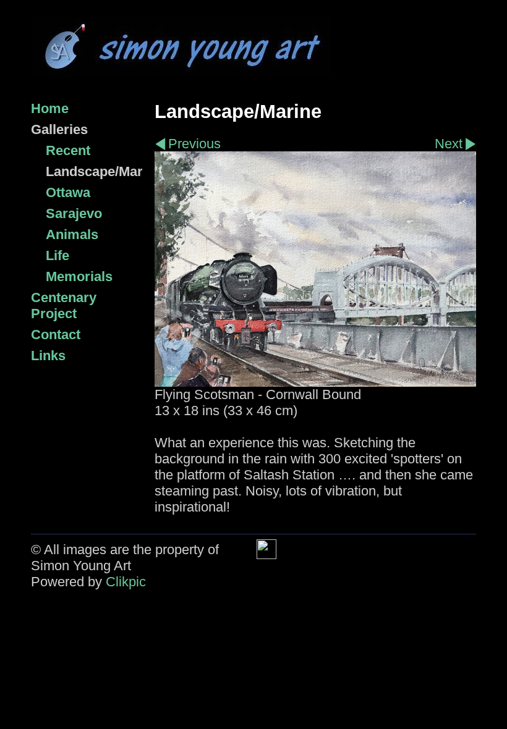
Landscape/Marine (94, 171)
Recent (68, 150)
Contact (55, 334)
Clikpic (126, 581)
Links (48, 355)
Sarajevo (74, 213)
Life (57, 255)
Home (50, 108)
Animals (72, 234)
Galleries (59, 129)
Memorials (79, 276)
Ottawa (68, 192)
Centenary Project (63, 305)
